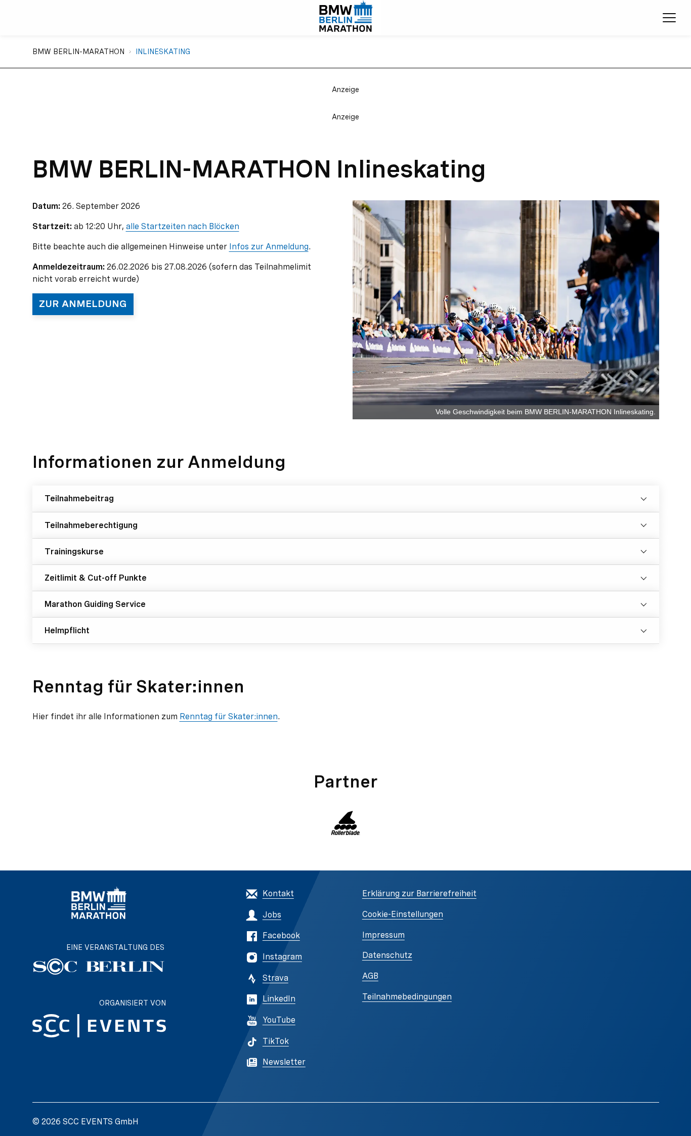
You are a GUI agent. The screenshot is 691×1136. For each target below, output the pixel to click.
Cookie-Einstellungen (402, 914)
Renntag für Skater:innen (229, 716)
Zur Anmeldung (83, 304)
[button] (345, 823)
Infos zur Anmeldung (269, 246)
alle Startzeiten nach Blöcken (182, 226)
